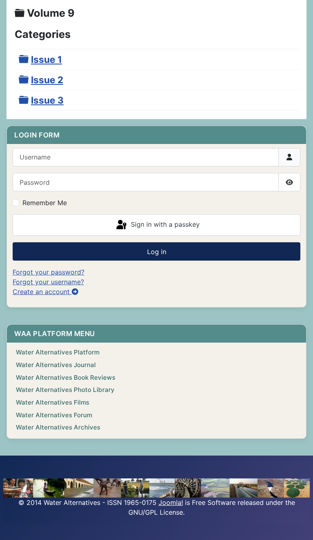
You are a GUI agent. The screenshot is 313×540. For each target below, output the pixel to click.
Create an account (42, 292)
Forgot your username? (48, 282)
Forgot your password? (48, 272)
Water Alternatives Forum (54, 415)
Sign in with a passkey (164, 224)
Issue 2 (47, 79)
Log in (156, 252)
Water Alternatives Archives (58, 427)
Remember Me (44, 203)
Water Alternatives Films (52, 402)
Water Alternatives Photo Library (65, 390)
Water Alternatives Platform (57, 352)
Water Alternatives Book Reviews (65, 377)
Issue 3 (47, 100)
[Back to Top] (298, 524)
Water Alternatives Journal (56, 365)
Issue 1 (46, 59)
